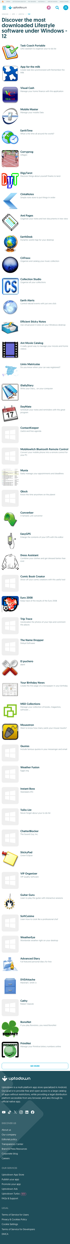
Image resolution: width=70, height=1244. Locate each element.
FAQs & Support (10, 1198)
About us (6, 1129)
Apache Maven (52, 2)
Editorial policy (9, 1139)
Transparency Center (12, 1144)
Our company (9, 1134)
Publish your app (10, 1179)
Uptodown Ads (10, 1188)
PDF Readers (32, 2)
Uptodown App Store (13, 1174)
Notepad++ (41, 2)
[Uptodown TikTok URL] (9, 1112)
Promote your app (11, 1184)
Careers (6, 1158)
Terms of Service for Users (15, 1214)
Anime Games (64, 2)
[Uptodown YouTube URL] (4, 1112)
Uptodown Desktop (19, 2)
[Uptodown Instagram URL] (21, 1112)
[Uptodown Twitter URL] (15, 1112)
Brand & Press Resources (14, 1148)
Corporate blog (10, 1153)
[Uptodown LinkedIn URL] (27, 1112)
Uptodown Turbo (13, 1193)
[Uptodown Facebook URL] (33, 1112)
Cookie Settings (10, 1224)
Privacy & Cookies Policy (14, 1219)
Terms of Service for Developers (18, 1229)
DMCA (5, 1234)
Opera (8, 2)
